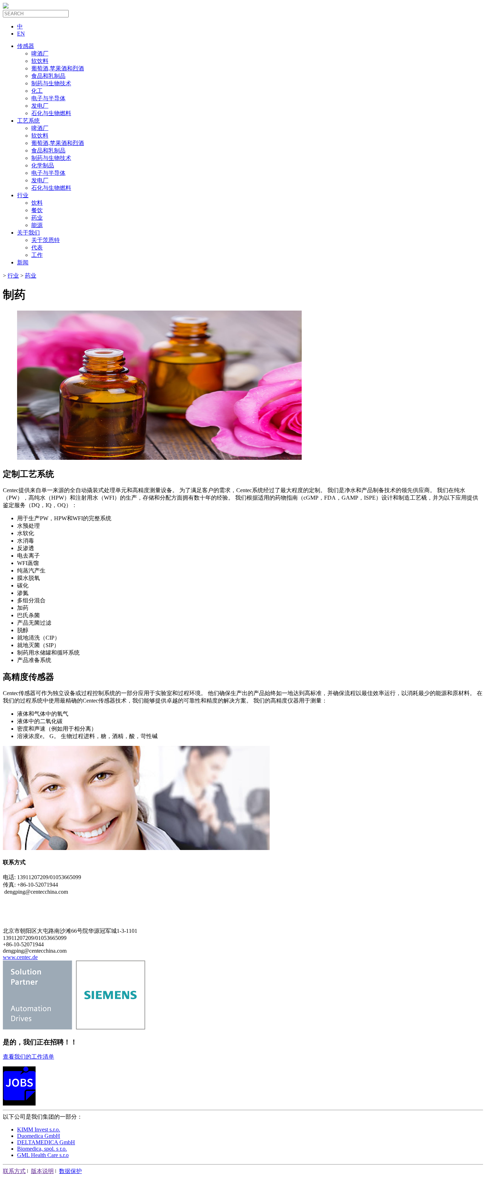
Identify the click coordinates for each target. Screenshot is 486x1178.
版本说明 (42, 1171)
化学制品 (42, 165)
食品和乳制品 (48, 76)
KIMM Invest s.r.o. (38, 1129)
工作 (37, 255)
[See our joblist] (19, 1104)
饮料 (37, 203)
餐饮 (37, 210)
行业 (22, 195)
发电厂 (39, 106)
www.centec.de (20, 957)
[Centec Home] (6, 7)
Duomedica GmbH (38, 1136)
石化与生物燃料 (51, 113)
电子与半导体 (48, 98)
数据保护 (70, 1171)
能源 (37, 225)
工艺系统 (28, 121)
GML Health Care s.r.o (43, 1155)
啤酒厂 (39, 53)
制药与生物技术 (51, 83)
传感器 (25, 46)
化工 (37, 91)
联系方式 (14, 1171)
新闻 (22, 262)
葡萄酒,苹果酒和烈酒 (57, 68)
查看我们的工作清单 (28, 1057)
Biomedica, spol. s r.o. (42, 1149)
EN (21, 34)
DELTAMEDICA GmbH (46, 1142)
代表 (37, 247)
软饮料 (39, 61)
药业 (37, 218)
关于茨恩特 (45, 240)
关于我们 (28, 233)
